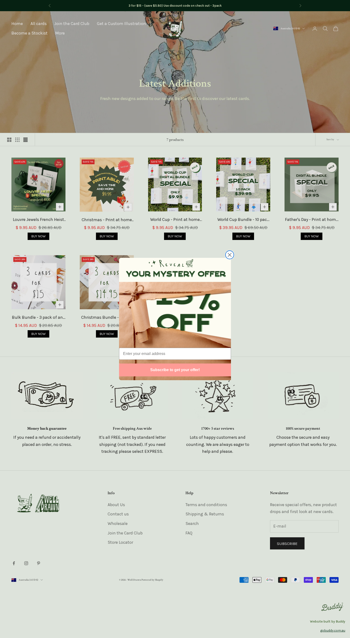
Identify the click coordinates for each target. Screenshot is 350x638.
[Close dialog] (229, 255)
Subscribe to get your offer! (175, 370)
